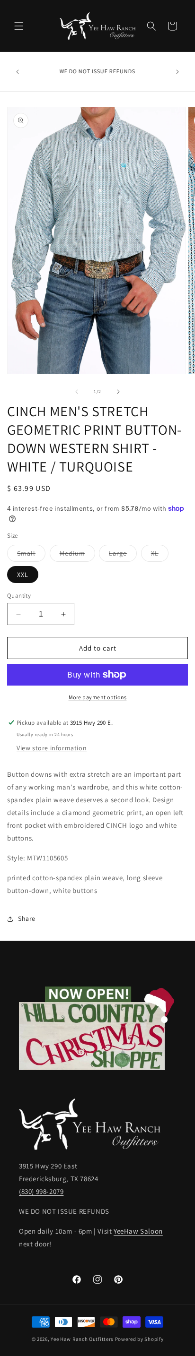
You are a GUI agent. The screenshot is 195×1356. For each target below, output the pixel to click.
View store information (52, 748)
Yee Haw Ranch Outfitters (82, 1339)
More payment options (98, 697)
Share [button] (26, 918)
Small (31, 555)
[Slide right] (118, 391)
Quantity (19, 596)
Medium (77, 555)
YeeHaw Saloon (138, 1231)
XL (159, 555)
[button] (19, 26)
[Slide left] (76, 391)
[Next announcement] (177, 71)
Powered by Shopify (139, 1339)
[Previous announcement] (17, 71)
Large (123, 555)
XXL (22, 574)
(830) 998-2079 (41, 1191)
